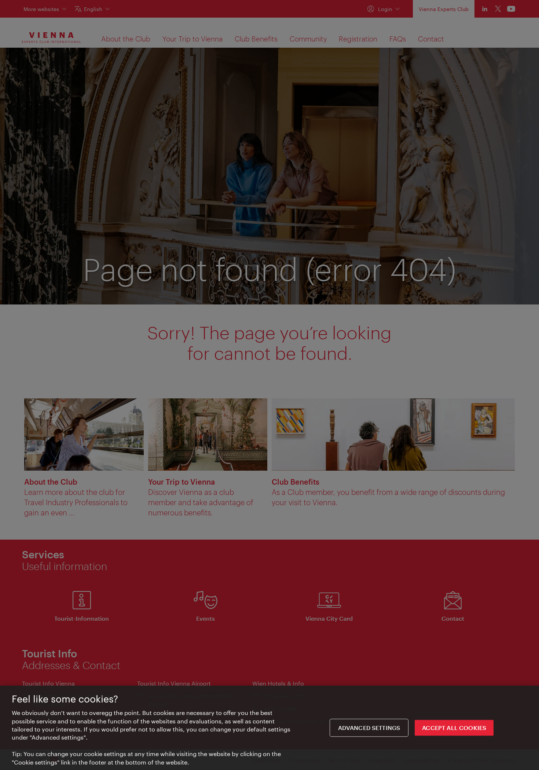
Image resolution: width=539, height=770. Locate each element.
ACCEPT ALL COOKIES (454, 727)
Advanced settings (369, 727)
